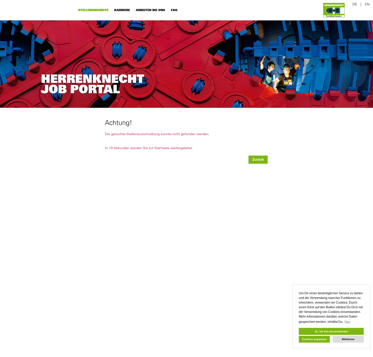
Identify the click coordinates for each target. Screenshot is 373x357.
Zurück (258, 159)
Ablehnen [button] (348, 339)
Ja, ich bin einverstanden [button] (331, 331)
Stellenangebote (93, 10)
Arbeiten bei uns (150, 10)
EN (367, 4)
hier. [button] (347, 321)
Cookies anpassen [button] (314, 339)
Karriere (122, 10)
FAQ (174, 10)
